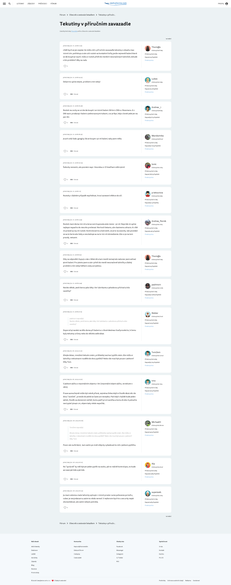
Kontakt (161, 550)
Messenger (119, 550)
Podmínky (162, 581)
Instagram (119, 554)
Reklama (188, 581)
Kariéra (161, 554)
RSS (117, 561)
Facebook (119, 547)
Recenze (34, 569)
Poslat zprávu (149, 60)
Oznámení (196, 581)
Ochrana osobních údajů (175, 581)
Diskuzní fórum (79, 550)
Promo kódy (35, 573)
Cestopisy (77, 554)
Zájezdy (33, 561)
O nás (161, 547)
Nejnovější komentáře (81, 547)
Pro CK (161, 558)
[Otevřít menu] (5, 3)
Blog (32, 565)
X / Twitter (119, 558)
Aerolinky (34, 558)
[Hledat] (10, 3)
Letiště (33, 554)
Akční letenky (35, 547)
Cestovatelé (77, 558)
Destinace (34, 550)
